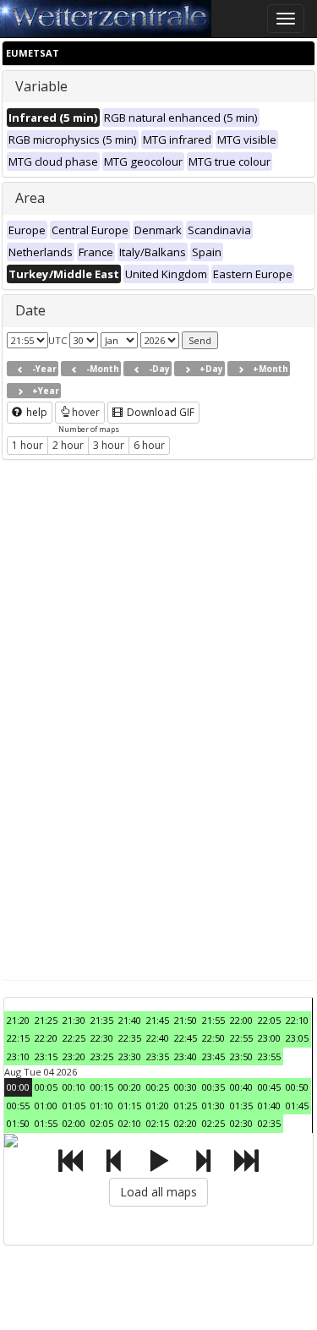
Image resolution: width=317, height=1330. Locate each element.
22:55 (241, 1038)
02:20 (185, 1123)
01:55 (46, 1123)
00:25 (157, 1087)
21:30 (74, 1020)
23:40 (185, 1056)
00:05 (46, 1087)
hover (86, 412)
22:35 (129, 1038)
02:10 (129, 1123)
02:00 (74, 1123)
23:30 (129, 1056)
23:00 (269, 1038)
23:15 (46, 1056)
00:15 (101, 1087)
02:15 (157, 1123)
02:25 (213, 1123)
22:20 (46, 1038)
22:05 (269, 1020)
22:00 (241, 1020)
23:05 (297, 1038)
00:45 (269, 1087)
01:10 (101, 1105)
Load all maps (158, 1192)
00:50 (297, 1087)
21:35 (101, 1020)
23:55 (269, 1056)
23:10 (18, 1056)
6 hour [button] (149, 445)
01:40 (269, 1105)
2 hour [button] (68, 445)
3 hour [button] (108, 445)
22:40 (157, 1038)
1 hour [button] (27, 445)
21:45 (157, 1020)
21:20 (18, 1020)
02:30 (241, 1123)
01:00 (46, 1105)
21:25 (46, 1020)
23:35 (157, 1056)
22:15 (18, 1038)
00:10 (74, 1087)
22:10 (297, 1020)
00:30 (185, 1087)
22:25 (74, 1038)
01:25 (185, 1105)
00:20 (129, 1087)
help (35, 412)
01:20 (157, 1105)
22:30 (101, 1038)
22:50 (213, 1038)
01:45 (297, 1105)
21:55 (213, 1020)
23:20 (74, 1056)
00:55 (18, 1105)
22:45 (185, 1038)
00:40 (241, 1087)
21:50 (185, 1020)
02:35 (269, 1123)
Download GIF (159, 412)
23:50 (241, 1056)
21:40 (129, 1020)
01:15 (129, 1105)
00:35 (213, 1087)
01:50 (18, 1123)
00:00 (18, 1087)
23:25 (101, 1056)
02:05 (101, 1123)
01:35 (241, 1105)
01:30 (213, 1105)
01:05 (74, 1105)
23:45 (213, 1056)
